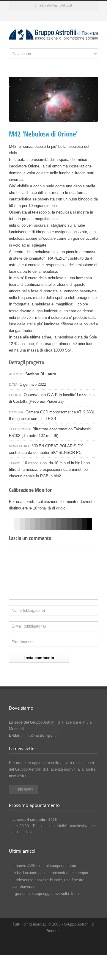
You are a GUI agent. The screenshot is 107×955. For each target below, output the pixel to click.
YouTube (59, 16)
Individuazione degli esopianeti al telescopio (50, 873)
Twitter (36, 16)
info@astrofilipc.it (58, 5)
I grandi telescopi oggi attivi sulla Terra (45, 893)
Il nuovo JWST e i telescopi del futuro (44, 865)
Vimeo (48, 16)
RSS (71, 16)
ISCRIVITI (25, 789)
